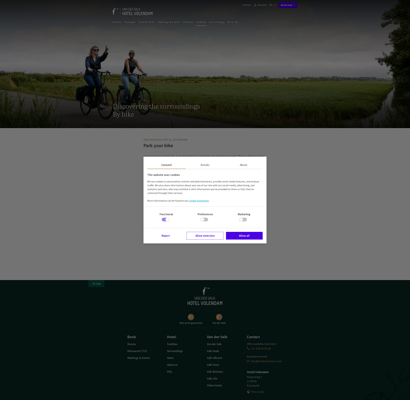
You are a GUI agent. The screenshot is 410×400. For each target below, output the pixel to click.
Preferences (205, 214)
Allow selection (205, 235)
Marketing (244, 214)
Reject (166, 235)
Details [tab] (205, 165)
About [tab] (243, 165)
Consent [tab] (166, 165)
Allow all (244, 235)
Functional (166, 214)
